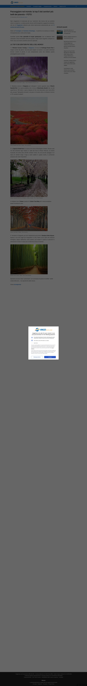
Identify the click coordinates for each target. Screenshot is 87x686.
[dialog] (43, 343)
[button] (43, 343)
